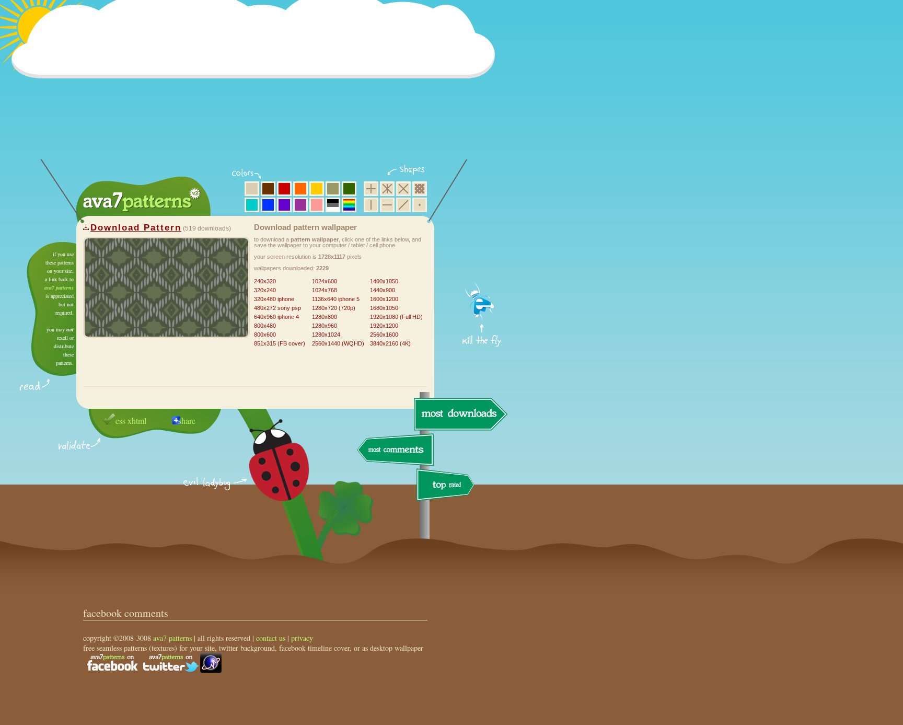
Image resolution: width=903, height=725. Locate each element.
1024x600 (324, 281)
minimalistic (419, 205)
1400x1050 (384, 281)
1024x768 (324, 290)
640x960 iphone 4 (276, 317)
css (120, 420)
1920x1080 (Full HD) (396, 317)
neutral (333, 205)
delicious (269, 472)
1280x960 (324, 326)
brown (268, 188)
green (349, 188)
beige (252, 188)
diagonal (403, 205)
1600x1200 (384, 299)
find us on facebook (112, 663)
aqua (252, 205)
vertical (371, 205)
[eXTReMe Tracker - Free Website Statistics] (211, 670)
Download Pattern (135, 228)
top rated (447, 486)
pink (316, 205)
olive (333, 188)
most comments (396, 450)
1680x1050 (384, 308)
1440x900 (382, 290)
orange (300, 188)
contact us (270, 638)
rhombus (403, 188)
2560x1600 (384, 334)
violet (284, 205)
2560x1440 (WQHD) (338, 343)
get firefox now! (482, 245)
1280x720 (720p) (333, 308)
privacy (302, 638)
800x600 (265, 334)
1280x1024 (326, 334)
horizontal (387, 205)
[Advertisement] (256, 86)
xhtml (137, 420)
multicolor (349, 205)
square (371, 188)
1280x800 (324, 317)
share (186, 420)
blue (268, 205)
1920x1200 (384, 326)
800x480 (265, 326)
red (284, 188)
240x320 (265, 281)
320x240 (265, 290)
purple (300, 205)
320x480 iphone (274, 299)
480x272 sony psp (277, 308)
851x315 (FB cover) (279, 343)
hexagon (387, 188)
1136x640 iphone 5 (336, 299)
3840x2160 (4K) (390, 343)
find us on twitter (171, 663)
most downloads (459, 414)
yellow (316, 188)
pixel (419, 188)
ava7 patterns (59, 287)
